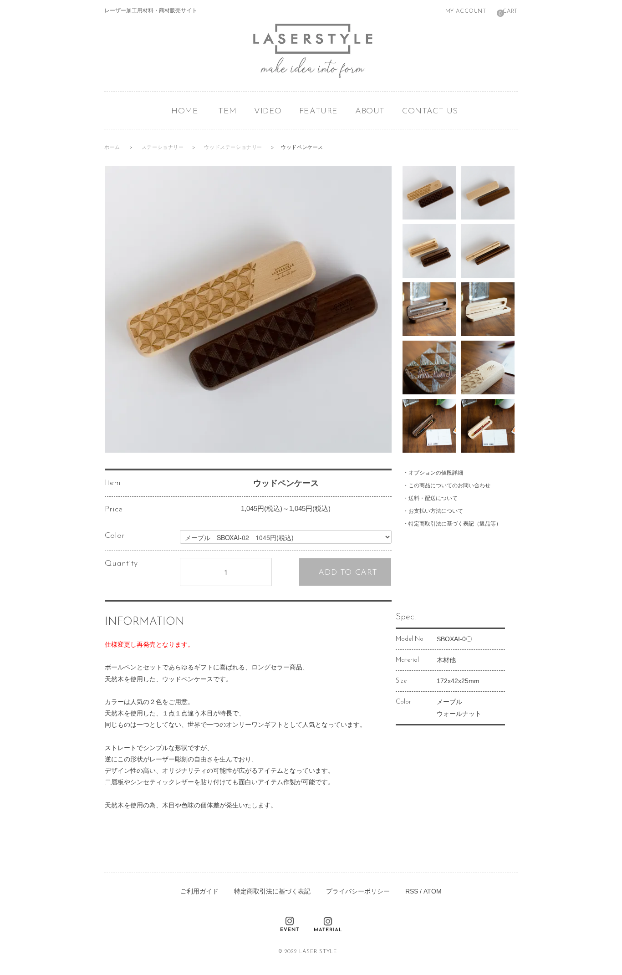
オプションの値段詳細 (435, 473)
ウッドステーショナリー (234, 147)
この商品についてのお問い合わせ (449, 485)
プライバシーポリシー (358, 891)
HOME (184, 111)
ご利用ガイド (199, 891)
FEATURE (318, 111)
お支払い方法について (435, 511)
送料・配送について (433, 498)
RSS (411, 891)
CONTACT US (430, 111)
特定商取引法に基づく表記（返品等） (454, 524)
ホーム (112, 147)
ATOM (432, 891)
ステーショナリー (163, 147)
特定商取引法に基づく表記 (272, 891)
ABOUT (370, 111)
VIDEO (268, 111)
